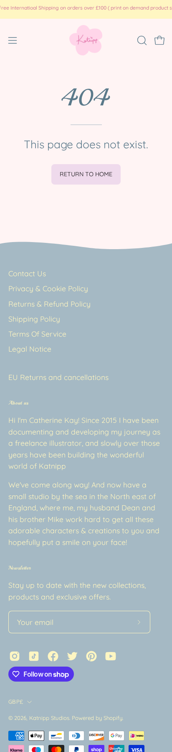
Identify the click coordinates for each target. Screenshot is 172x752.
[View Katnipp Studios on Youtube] (110, 656)
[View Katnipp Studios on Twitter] (72, 656)
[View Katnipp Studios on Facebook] (53, 656)
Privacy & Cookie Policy (48, 288)
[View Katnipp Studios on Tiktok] (34, 656)
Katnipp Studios (49, 718)
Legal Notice (29, 348)
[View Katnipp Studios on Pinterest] (91, 656)
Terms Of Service (37, 333)
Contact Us (27, 273)
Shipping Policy (34, 318)
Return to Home (86, 174)
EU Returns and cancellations (58, 377)
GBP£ (15, 701)
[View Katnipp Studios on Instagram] (14, 656)
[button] (141, 40)
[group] (86, 9)
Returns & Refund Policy (49, 303)
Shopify (113, 718)
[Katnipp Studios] (86, 40)
